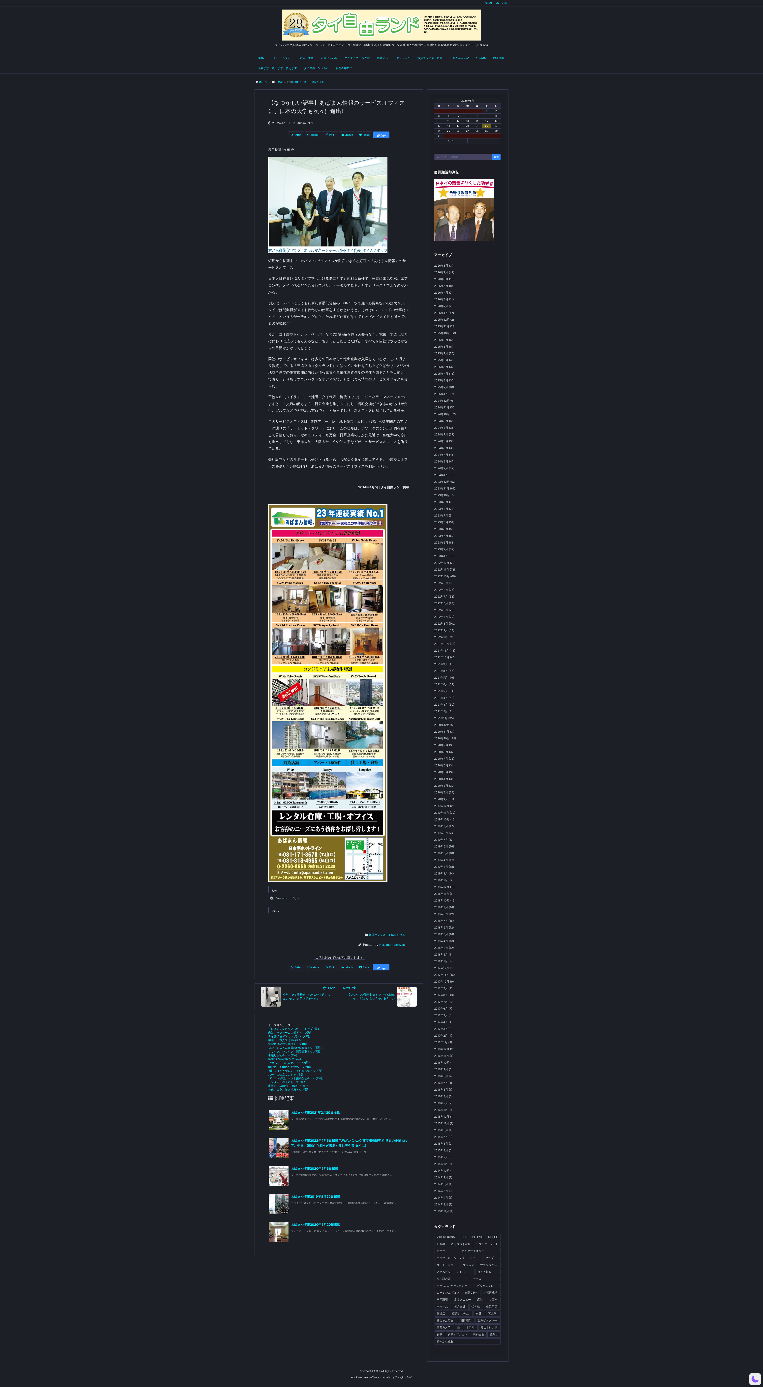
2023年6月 (444, 522)
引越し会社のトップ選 (283, 1055)
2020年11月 (444, 731)
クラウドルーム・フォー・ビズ (456, 1257)
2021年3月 (444, 704)
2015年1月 (443, 1164)
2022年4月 (444, 616)
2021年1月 (444, 718)
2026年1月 (444, 312)
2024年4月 (444, 454)
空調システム (460, 1313)
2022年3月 (445, 623)
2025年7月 (444, 353)
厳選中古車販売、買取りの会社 (288, 1085)
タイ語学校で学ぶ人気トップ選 (290, 1036)
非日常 (470, 1327)
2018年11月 (444, 893)
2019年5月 (444, 853)
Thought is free (403, 1377)
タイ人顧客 (484, 1271)
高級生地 (478, 1334)
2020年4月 (444, 779)
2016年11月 (443, 1055)
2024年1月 (444, 475)
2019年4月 (444, 860)
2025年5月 (444, 367)
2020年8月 (444, 751)
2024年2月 (444, 468)
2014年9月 (443, 1177)
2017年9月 (443, 988)
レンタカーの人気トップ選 (286, 1082)
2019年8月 (444, 833)
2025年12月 (445, 319)
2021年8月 (444, 670)
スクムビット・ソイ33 (451, 1271)
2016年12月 (444, 1049)
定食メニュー (462, 1299)
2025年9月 (444, 339)
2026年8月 (444, 265)
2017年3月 (443, 1028)
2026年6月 (444, 279)
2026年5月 (443, 285)
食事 (439, 1334)
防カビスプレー (487, 1320)
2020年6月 (444, 765)
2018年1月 (444, 961)
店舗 (480, 1299)
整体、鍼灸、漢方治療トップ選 (288, 1089)
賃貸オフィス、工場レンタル (307, 81)
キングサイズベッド (474, 1251)
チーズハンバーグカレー (452, 1285)
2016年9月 (443, 1069)
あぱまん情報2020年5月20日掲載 (315, 1224)
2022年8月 (444, 589)
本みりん (442, 1306)
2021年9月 (444, 664)
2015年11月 (443, 1123)
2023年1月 (444, 556)
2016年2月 (443, 1103)
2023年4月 (444, 535)
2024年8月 (444, 427)
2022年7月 (444, 596)
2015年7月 (443, 1136)
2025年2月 (444, 387)
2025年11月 (444, 326)
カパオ (441, 1251)
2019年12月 (444, 806)
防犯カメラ (444, 1327)
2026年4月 (443, 292)
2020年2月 (444, 792)
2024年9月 (444, 421)
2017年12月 (444, 968)
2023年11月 (444, 488)
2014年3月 (443, 1204)
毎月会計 (459, 1306)
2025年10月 (445, 333)
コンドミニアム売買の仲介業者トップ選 (295, 1047)
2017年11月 (444, 974)
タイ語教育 (444, 1278)
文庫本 (493, 1299)
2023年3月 (444, 542)
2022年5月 (444, 610)
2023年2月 (444, 549)
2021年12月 (444, 643)
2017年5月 (443, 1015)
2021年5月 (444, 691)
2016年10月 (444, 1062)
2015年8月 (443, 1130)
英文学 (492, 1313)
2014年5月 (443, 1191)
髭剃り (494, 1334)
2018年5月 (444, 934)
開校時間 (465, 1320)
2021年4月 (444, 697)
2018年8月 (444, 914)
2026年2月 (443, 306)
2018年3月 (444, 947)
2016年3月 (443, 1096)
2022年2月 (444, 630)
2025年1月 (444, 394)
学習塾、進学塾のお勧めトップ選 (290, 1067)
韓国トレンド (489, 1327)
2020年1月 (444, 799)
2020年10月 (445, 738)
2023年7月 (444, 515)
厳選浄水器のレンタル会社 (285, 1059)
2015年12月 (443, 1116)
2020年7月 (444, 758)
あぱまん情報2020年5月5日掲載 (314, 1168)
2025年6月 (444, 360)
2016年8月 (443, 1076)
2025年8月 (444, 346)
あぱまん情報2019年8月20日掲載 (315, 1196)
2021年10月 (445, 657)
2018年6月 (444, 927)
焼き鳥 (476, 1306)
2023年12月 (445, 481)
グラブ (489, 1257)
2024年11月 (444, 407)
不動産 (279, 81)
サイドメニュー (446, 1264)
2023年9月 (444, 502)
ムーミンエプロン (448, 1292)
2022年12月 (444, 562)
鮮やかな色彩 (445, 1341)
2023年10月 (445, 495)
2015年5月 (443, 1143)
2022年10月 (445, 576)
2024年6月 (444, 441)
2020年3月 (444, 785)
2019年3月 (444, 866)
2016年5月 (443, 1089)
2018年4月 (444, 941)
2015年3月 (443, 1150)
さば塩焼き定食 (461, 1244)
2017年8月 (444, 995)
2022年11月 (444, 569)
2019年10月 (444, 819)
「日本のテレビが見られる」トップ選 (293, 1028)
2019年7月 (444, 839)
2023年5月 (444, 529)
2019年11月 (444, 812)
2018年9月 (444, 907)
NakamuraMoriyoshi (393, 945)
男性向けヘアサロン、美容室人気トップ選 (296, 1070)
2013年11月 (443, 1211)
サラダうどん (488, 1264)
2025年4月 (444, 373)
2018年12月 (444, 887)
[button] (755, 1379)
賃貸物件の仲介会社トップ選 (288, 1044)
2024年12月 (444, 400)
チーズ (477, 1278)
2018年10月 (444, 900)
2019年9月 (444, 826)
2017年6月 (443, 1008)
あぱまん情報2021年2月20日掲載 (315, 1112)
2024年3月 (444, 461)
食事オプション (457, 1334)
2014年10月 (444, 1170)
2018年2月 (443, 954)
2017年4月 (443, 1022)
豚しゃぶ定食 (445, 1320)
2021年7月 (444, 677)
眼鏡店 (441, 1313)
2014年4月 (443, 1197)
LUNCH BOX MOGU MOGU (479, 1237)
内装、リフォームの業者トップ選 (290, 1032)
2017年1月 (443, 1042)
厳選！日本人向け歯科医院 (285, 1040)
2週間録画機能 (446, 1237)
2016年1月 (443, 1109)
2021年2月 (444, 711)
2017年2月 (443, 1035)
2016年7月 (443, 1082)
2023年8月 (444, 508)
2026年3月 (444, 299)
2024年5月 (444, 448)
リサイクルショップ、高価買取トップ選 (294, 1051)
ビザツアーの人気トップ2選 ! (289, 1063)
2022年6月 (444, 603)
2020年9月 (444, 745)
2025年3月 (444, 380)
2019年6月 (444, 846)
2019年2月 (444, 873)
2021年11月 (444, 650)
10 (439, 120)
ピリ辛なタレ (485, 1285)
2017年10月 (444, 981)
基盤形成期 (490, 1292)
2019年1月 (443, 880)
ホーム (263, 81)
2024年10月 (445, 414)
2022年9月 (444, 583)
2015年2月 (443, 1157)
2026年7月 (444, 272)
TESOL (441, 1244)
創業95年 (471, 1292)
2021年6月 (444, 684)
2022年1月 (444, 637)
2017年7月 (444, 1001)
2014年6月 (443, 1184)
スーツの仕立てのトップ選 (285, 1074)
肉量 (478, 1313)
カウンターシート (487, 1244)
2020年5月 (444, 772)
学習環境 (442, 1299)
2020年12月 (444, 724)
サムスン (468, 1264)
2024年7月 (444, 434)
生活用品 (491, 1306)
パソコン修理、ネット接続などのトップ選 (296, 1078)
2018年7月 (444, 920)
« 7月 (451, 140)
